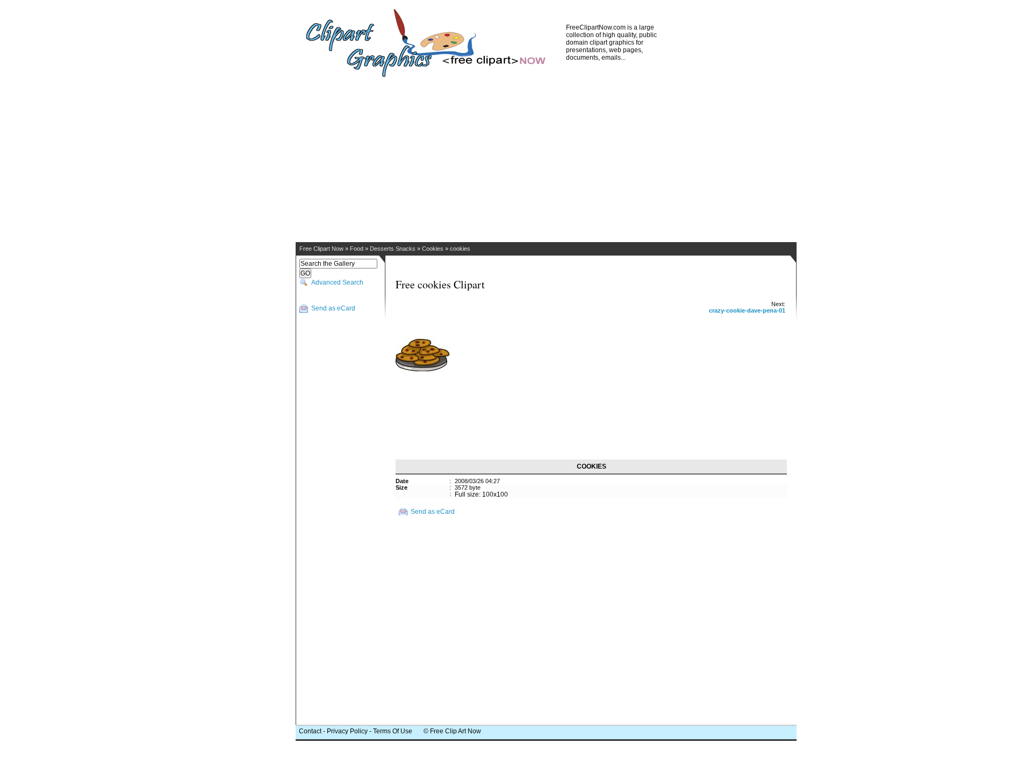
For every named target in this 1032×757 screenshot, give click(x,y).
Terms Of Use (392, 731)
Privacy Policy (347, 731)
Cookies (432, 248)
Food (356, 248)
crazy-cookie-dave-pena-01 (747, 310)
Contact (310, 731)
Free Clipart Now (321, 248)
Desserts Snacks (392, 248)
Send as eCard (333, 308)
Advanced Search (337, 282)
